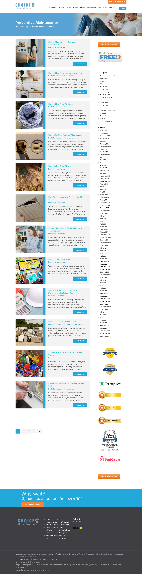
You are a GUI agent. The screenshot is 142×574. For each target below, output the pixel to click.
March (104, 152)
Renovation (104, 116)
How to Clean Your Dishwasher (61, 166)
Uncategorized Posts (107, 121)
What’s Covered (64, 522)
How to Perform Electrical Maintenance (65, 135)
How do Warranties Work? (59, 259)
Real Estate (104, 113)
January (104, 173)
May (103, 149)
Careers (61, 527)
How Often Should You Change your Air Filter (65, 198)
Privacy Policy (63, 535)
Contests (103, 81)
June (103, 141)
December (105, 136)
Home (18, 26)
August (104, 184)
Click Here (20, 559)
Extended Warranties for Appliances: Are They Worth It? (66, 230)
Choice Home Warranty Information (108, 77)
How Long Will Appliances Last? (62, 321)
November (105, 138)
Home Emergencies (106, 92)
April (103, 130)
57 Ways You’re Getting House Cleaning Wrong (65, 354)
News (102, 108)
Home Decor (104, 89)
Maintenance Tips (51, 522)
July (103, 157)
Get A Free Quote (109, 44)
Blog (26, 26)
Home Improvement (55, 324)
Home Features (105, 94)
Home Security (105, 102)
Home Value (104, 105)
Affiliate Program (51, 527)
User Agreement (64, 533)
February (104, 133)
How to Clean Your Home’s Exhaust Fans (65, 73)
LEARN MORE (80, 64)
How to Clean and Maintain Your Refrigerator (62, 43)
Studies (102, 118)
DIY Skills (51, 76)
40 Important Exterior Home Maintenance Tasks (66, 385)
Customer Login (64, 525)
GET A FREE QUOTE (32, 504)
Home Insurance (105, 100)
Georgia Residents (64, 530)
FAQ (60, 519)
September (105, 146)
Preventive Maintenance (57, 47)
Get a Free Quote (117, 1)
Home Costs (104, 86)
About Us (48, 519)
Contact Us (62, 538)
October (104, 179)
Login (123, 8)
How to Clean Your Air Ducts (60, 104)
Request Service (51, 525)
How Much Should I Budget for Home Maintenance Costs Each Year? (64, 292)
